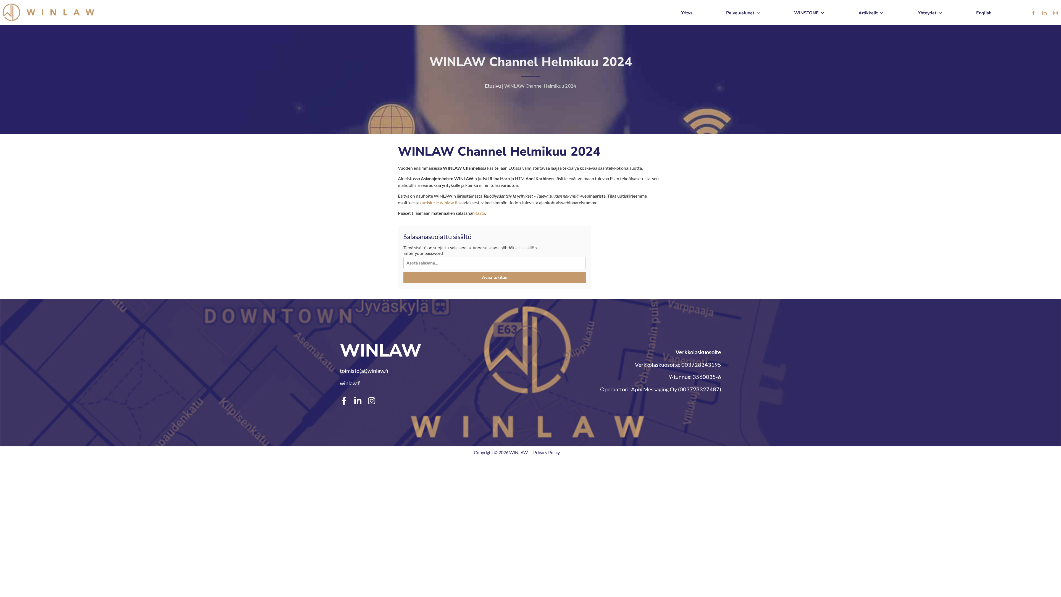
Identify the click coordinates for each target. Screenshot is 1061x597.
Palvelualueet (740, 13)
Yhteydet (927, 13)
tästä (480, 213)
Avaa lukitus (494, 277)
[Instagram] (1055, 13)
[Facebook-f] (344, 401)
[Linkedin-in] (358, 401)
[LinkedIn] (1044, 13)
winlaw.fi (350, 383)
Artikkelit (868, 13)
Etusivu (493, 86)
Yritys (686, 13)
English (983, 13)
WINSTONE (806, 13)
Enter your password (423, 253)
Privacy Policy (546, 452)
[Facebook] (1033, 13)
